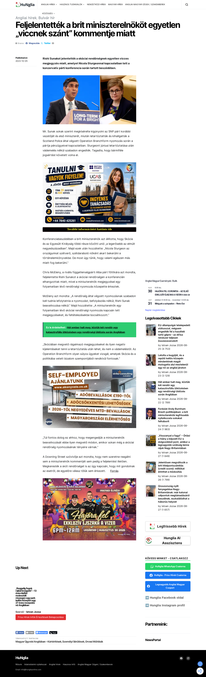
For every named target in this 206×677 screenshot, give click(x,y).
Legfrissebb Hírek (172, 526)
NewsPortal (152, 640)
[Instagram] (188, 658)
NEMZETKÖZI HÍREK (96, 4)
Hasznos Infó (69, 664)
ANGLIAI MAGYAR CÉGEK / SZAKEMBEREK (145, 4)
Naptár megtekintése (155, 309)
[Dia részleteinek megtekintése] (89, 193)
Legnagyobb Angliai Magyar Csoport (170, 586)
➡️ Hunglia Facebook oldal (164, 597)
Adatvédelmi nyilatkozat (35, 664)
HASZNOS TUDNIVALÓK (71, 4)
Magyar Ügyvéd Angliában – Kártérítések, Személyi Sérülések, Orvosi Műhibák (59, 641)
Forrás (114, 470)
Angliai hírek (26, 18)
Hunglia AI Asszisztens (172, 540)
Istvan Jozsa (33, 611)
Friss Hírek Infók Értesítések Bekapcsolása (40, 617)
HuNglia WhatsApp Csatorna (170, 566)
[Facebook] (181, 658)
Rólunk (19, 664)
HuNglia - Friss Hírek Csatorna (170, 575)
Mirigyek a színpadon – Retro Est (170, 303)
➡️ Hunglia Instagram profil (165, 605)
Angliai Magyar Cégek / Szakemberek (95, 664)
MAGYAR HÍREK (115, 4)
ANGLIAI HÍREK (48, 4)
